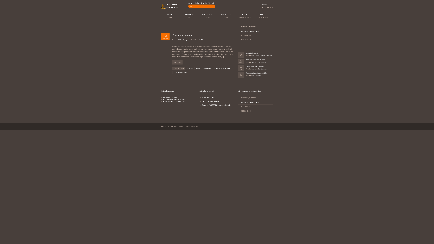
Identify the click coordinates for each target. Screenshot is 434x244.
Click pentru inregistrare (210, 101)
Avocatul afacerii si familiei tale (188, 126)
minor (198, 68)
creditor (190, 68)
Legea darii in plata (252, 53)
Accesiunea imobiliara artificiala (256, 73)
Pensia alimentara (182, 34)
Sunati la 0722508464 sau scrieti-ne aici (216, 105)
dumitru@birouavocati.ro (250, 31)
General (262, 55)
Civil (178, 40)
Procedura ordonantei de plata (255, 60)
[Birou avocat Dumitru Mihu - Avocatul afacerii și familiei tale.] (170, 6)
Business (254, 62)
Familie (182, 40)
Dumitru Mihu (200, 40)
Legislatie (187, 40)
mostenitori (207, 68)
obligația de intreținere (222, 68)
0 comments (231, 40)
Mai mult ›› (177, 62)
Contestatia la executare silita (255, 66)
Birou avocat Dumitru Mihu (169, 126)
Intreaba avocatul (208, 97)
